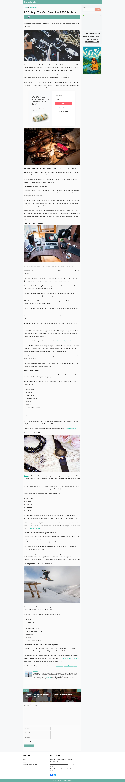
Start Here (63, 2)
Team (24, 762)
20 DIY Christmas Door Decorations (58, 768)
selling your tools (70, 428)
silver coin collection (35, 528)
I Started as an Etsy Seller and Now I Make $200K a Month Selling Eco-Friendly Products (37, 697)
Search (84, 7)
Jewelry (26, 476)
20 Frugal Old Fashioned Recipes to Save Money (61, 759)
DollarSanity (48, 677)
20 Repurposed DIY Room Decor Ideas (59, 764)
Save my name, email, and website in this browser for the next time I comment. (50, 741)
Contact (25, 759)
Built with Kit (63, 112)
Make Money (33, 7)
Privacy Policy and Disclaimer (30, 764)
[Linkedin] (25, 682)
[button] (40, 118)
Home (26, 7)
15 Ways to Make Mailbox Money (62, 694)
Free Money (55, 2)
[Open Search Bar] (99, 2)
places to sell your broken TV (65, 341)
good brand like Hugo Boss (71, 658)
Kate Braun (32, 17)
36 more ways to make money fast (66, 666)
